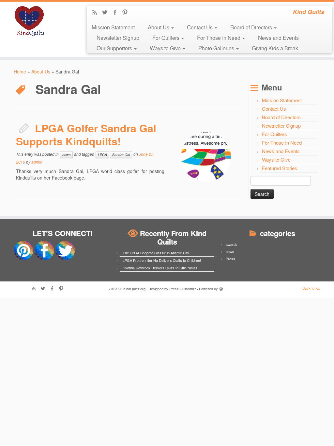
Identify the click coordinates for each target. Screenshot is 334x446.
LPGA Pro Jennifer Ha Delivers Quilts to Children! (162, 260)
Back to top (311, 288)
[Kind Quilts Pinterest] (23, 249)
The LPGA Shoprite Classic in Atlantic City (156, 252)
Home (20, 71)
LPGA (102, 154)
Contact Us (200, 27)
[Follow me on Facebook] (117, 12)
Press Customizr (182, 288)
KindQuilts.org (134, 288)
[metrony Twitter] (65, 249)
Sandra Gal (121, 154)
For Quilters (166, 37)
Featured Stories (279, 168)
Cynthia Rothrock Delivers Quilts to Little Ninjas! (160, 267)
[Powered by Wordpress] (221, 288)
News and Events (278, 37)
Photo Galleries (216, 48)
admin (36, 162)
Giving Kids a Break (275, 48)
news (66, 154)
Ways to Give (166, 48)
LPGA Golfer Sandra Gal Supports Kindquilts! (86, 134)
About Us (159, 27)
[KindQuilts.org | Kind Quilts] (39, 21)
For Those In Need (219, 37)
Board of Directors (251, 27)
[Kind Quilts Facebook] (44, 249)
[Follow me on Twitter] (107, 12)
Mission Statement (113, 27)
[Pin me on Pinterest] (127, 12)
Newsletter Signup (118, 37)
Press (230, 258)
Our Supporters (115, 48)
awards (231, 244)
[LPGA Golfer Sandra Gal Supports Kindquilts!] (206, 157)
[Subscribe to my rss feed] (97, 12)
